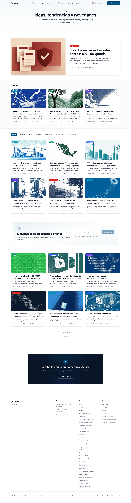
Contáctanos (65, 376)
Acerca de (105, 404)
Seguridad (105, 413)
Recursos (50, 3)
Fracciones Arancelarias (86, 425)
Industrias (82, 434)
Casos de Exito (83, 480)
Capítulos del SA (84, 456)
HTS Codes (82, 428)
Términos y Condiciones (109, 422)
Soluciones (60, 3)
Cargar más (64, 332)
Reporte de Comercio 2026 (87, 471)
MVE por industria (84, 437)
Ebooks (81, 410)
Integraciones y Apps (85, 447)
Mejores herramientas (85, 477)
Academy (82, 407)
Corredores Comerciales (86, 444)
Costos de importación (85, 450)
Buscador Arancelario (85, 422)
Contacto (104, 407)
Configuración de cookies (36, 496)
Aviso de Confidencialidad (109, 419)
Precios (77, 3)
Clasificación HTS (84, 441)
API (43, 3)
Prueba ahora (113, 3)
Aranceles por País (84, 453)
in (65, 495)
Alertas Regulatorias (85, 462)
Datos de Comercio (84, 486)
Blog (80, 404)
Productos (35, 3)
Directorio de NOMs (85, 459)
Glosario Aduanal (84, 431)
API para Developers (62, 415)
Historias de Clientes (85, 413)
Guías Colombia (83, 474)
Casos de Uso (83, 416)
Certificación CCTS (84, 468)
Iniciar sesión (102, 3)
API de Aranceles (84, 483)
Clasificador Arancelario (86, 419)
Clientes (70, 3)
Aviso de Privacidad (108, 416)
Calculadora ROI (83, 465)
